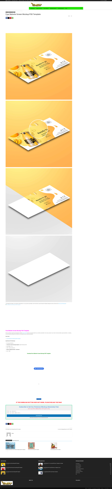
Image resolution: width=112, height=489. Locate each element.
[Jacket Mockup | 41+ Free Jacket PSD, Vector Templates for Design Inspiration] (40, 464)
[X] (103, 0)
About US (86, 488)
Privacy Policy (89, 488)
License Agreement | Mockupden (96, 488)
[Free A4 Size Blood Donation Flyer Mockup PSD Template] (3, 468)
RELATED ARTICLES (9, 440)
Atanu (13, 433)
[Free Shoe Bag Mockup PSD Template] (61, 445)
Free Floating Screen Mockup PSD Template (13, 338)
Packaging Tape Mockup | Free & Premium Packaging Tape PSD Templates (15, 449)
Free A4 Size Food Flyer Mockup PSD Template (12, 463)
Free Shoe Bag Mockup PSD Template (56, 449)
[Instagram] (102, 0)
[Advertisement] (61, 4)
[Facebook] (101, 0)
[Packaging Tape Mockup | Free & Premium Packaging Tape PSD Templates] (16, 445)
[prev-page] (6, 451)
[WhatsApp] (12, 18)
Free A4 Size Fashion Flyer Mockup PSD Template (13, 471)
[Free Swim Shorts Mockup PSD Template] (39, 445)
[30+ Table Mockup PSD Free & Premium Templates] (40, 472)
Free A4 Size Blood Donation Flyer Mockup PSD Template (14, 467)
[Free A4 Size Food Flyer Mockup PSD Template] (3, 464)
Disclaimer (102, 488)
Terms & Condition (106, 488)
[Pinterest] (10, 18)
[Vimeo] (104, 0)
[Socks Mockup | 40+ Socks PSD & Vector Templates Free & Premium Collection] (40, 468)
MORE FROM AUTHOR (16, 440)
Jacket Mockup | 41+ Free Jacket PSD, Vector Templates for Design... (53, 463)
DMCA (110, 488)
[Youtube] (105, 0)
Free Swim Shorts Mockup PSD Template (33, 449)
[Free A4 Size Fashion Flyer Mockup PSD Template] (3, 472)
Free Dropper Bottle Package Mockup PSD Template (13, 429)
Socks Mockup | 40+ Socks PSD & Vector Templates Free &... (52, 467)
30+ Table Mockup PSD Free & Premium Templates (50, 471)
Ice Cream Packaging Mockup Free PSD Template (65, 429)
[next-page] (7, 451)
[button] (81, 8)
